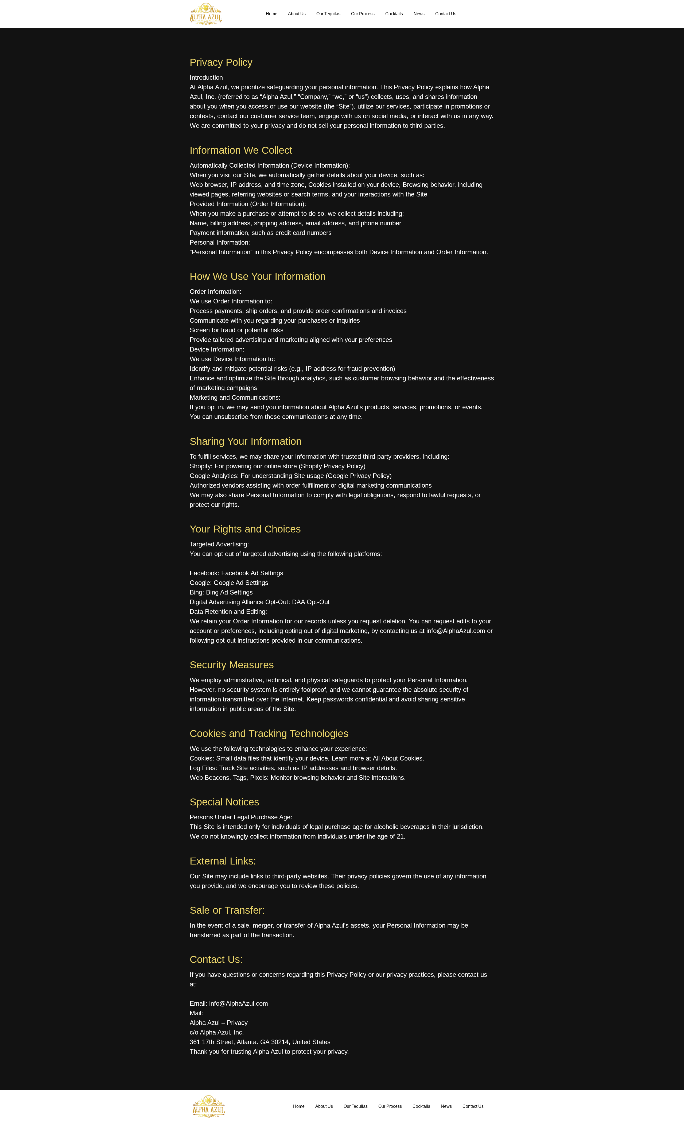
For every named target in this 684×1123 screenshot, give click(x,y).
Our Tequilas (328, 13)
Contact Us (445, 13)
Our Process (363, 13)
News (419, 13)
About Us (297, 13)
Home (271, 13)
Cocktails (394, 13)
